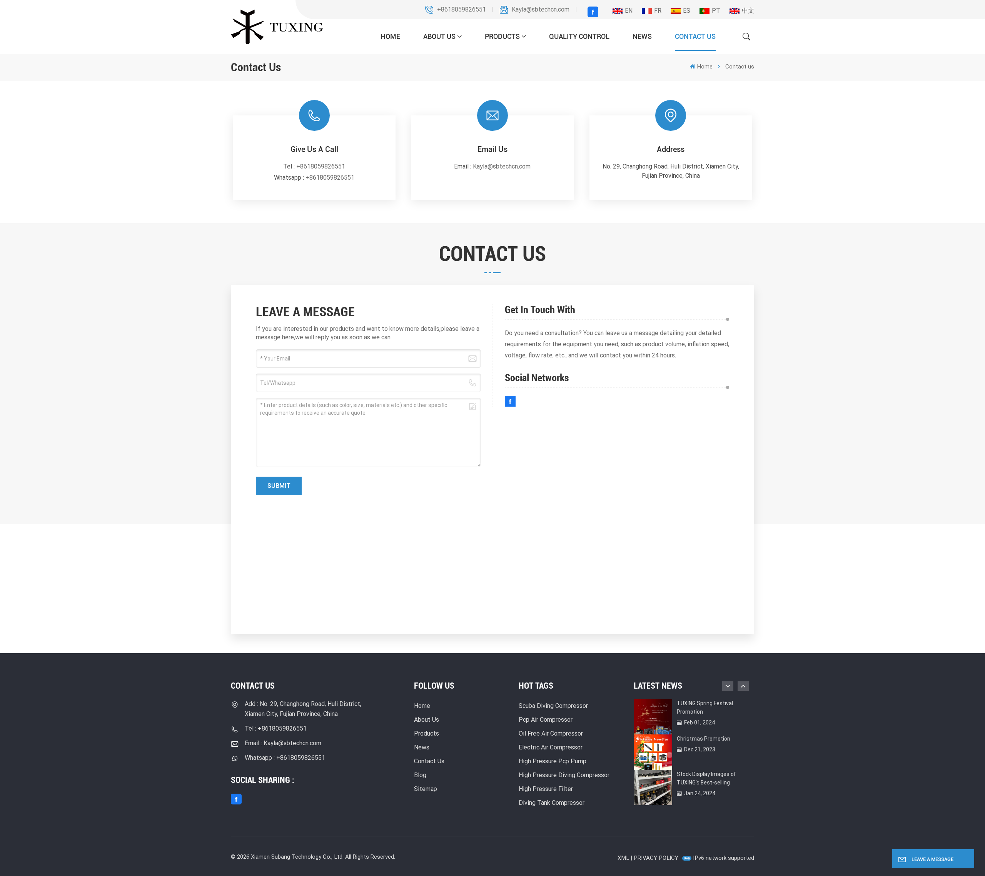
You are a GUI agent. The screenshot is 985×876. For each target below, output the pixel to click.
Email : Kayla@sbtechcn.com (283, 743)
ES (686, 10)
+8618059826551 (461, 9)
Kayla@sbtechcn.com (540, 9)
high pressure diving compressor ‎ (565, 775)
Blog (420, 775)
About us (439, 36)
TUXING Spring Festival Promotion (705, 707)
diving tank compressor (551, 802)
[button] (743, 686)
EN (629, 10)
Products (502, 36)
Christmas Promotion (703, 739)
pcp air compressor (546, 719)
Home (390, 36)
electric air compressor (551, 747)
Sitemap (425, 789)
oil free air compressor (551, 733)
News (642, 36)
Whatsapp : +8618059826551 (285, 757)
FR (657, 10)
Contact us (695, 36)
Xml (623, 857)
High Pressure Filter (546, 789)
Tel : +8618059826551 (276, 728)
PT (716, 10)
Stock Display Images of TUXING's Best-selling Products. (706, 779)
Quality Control (579, 36)
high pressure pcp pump (552, 761)
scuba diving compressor (553, 705)
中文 (748, 10)
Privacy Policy (656, 857)
